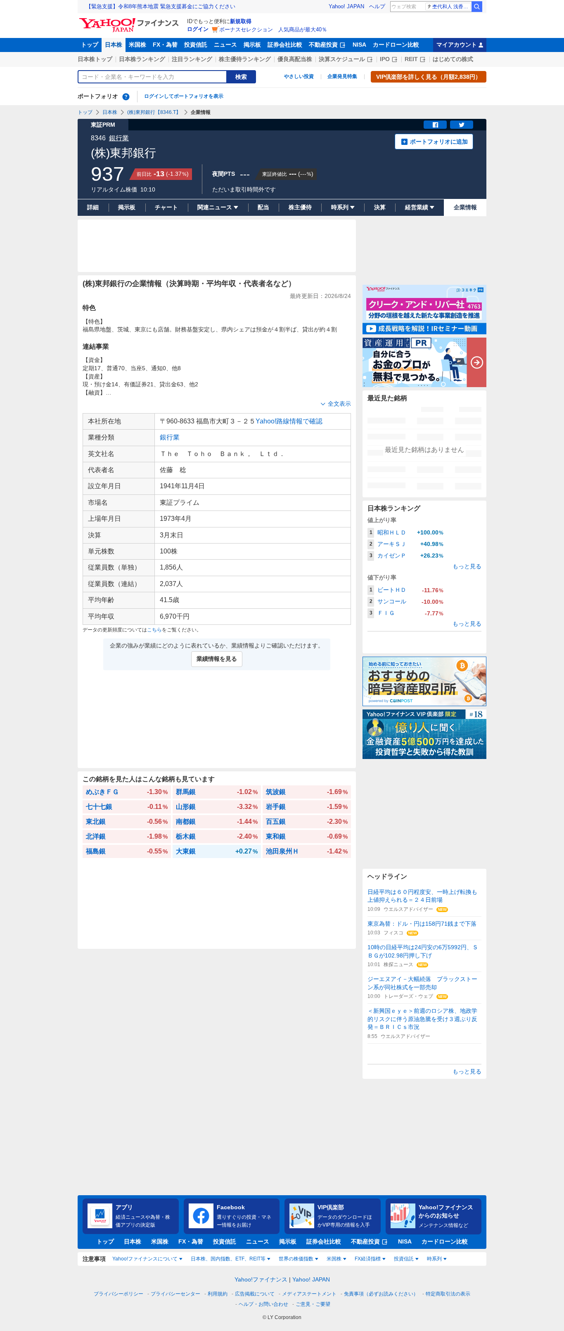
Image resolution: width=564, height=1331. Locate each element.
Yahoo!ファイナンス (261, 1279)
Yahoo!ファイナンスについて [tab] (145, 1259)
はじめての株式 (453, 59)
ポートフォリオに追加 (439, 141)
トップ (89, 44)
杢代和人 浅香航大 (451, 6)
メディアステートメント (309, 1294)
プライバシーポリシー (118, 1294)
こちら (154, 630)
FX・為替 (165, 44)
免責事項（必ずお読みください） (381, 1294)
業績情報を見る (217, 658)
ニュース (225, 44)
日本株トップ (95, 59)
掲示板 (252, 44)
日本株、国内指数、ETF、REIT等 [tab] (228, 1259)
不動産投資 (323, 44)
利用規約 (217, 1294)
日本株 (113, 44)
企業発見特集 (342, 76)
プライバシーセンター (175, 1294)
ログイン (198, 29)
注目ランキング (192, 59)
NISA (359, 44)
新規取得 (240, 21)
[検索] (477, 6)
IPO (385, 59)
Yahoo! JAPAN (346, 6)
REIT (411, 59)
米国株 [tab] (334, 1259)
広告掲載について (255, 1294)
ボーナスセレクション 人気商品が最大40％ (273, 29)
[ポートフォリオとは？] (125, 96)
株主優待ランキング (245, 59)
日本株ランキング (142, 59)
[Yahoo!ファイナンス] (130, 20)
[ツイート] (461, 125)
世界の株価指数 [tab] (296, 1259)
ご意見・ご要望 (313, 1304)
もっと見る (467, 566)
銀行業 (119, 138)
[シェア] (435, 125)
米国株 (137, 44)
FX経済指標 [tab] (368, 1259)
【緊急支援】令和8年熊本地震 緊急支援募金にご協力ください (160, 6)
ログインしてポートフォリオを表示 (183, 96)
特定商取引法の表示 (448, 1294)
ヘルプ (377, 6)
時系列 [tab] (434, 1259)
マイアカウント (456, 44)
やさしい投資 (299, 76)
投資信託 (195, 44)
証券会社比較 (285, 44)
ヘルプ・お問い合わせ (263, 1304)
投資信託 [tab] (404, 1259)
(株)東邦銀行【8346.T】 (154, 112)
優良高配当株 (294, 59)
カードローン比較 (396, 44)
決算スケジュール (342, 59)
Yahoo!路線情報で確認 (289, 421)
